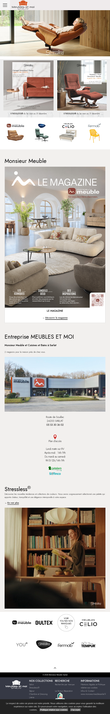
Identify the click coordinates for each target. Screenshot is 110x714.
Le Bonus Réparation (64, 690)
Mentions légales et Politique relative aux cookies (93, 686)
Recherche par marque (64, 684)
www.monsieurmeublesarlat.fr (93, 694)
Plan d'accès (55, 441)
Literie (31, 697)
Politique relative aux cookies (54, 710)
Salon (31, 684)
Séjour (32, 690)
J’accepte (75, 710)
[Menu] (5, 5)
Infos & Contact (87, 690)
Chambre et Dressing (38, 694)
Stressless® (34, 687)
